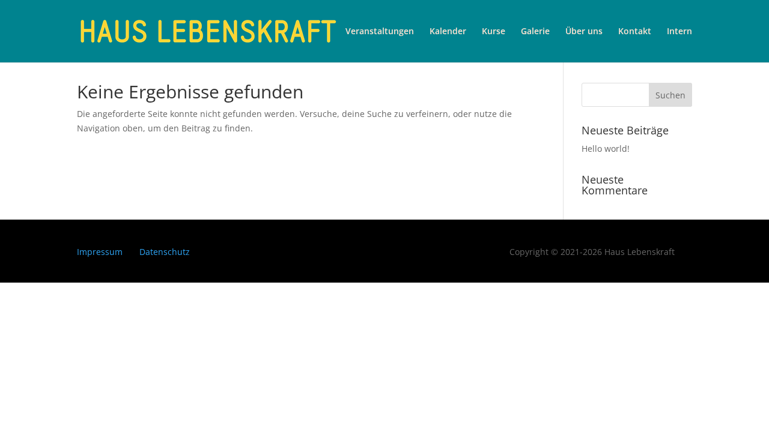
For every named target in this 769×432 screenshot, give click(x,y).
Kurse (493, 32)
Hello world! (606, 148)
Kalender (448, 32)
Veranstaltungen (379, 32)
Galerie (535, 32)
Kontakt (634, 32)
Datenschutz (164, 251)
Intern (679, 32)
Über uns (584, 32)
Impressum (100, 251)
